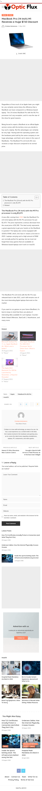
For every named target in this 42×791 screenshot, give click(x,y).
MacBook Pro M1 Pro (24, 394)
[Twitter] (26, 404)
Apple (12, 394)
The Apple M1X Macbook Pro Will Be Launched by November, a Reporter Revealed (9, 372)
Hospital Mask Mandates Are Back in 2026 (30, 752)
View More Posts (21, 424)
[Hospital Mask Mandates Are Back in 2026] (11, 668)
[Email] (37, 404)
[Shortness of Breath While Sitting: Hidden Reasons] (31, 691)
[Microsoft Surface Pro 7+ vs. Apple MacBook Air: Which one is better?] (10, 336)
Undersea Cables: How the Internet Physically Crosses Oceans (30, 723)
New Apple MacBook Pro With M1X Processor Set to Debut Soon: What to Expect (27, 346)
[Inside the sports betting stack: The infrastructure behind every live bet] (7, 558)
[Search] (38, 6)
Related (6, 205)
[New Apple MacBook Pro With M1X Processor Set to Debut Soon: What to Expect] (28, 336)
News (4, 15)
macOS (6, 397)
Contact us (21, 638)
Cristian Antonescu (11, 26)
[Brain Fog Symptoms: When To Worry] (11, 691)
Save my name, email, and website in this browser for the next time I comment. (21, 517)
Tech (10, 15)
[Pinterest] (32, 404)
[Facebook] (20, 404)
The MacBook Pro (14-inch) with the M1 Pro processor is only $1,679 (18, 202)
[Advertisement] (21, 80)
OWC (21, 217)
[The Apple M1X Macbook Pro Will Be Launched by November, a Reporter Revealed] (10, 362)
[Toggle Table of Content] (35, 197)
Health (26, 746)
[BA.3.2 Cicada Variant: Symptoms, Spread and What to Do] (31, 668)
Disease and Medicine (30, 743)
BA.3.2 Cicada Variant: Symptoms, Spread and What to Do (30, 679)
